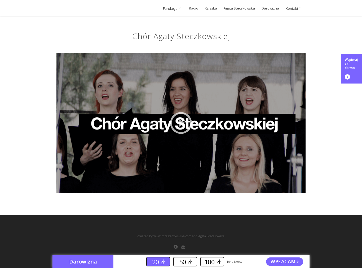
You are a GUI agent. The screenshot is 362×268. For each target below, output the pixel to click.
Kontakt (292, 8)
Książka (211, 8)
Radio (193, 8)
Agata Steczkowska (239, 8)
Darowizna (270, 8)
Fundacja (170, 8)
